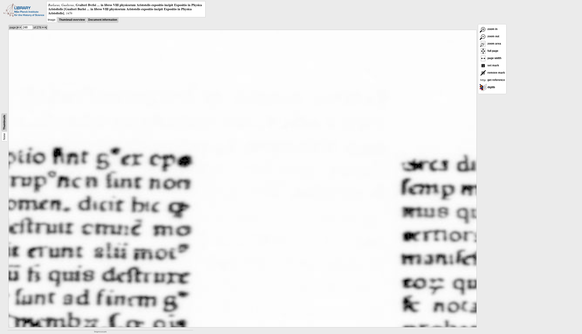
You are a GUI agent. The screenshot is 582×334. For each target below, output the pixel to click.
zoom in (492, 29)
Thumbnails (4, 122)
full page (492, 50)
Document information (102, 19)
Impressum (100, 331)
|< (18, 27)
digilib (491, 87)
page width (494, 58)
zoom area (494, 43)
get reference (496, 80)
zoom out (493, 36)
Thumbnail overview (72, 19)
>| (45, 27)
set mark (493, 65)
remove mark (496, 72)
